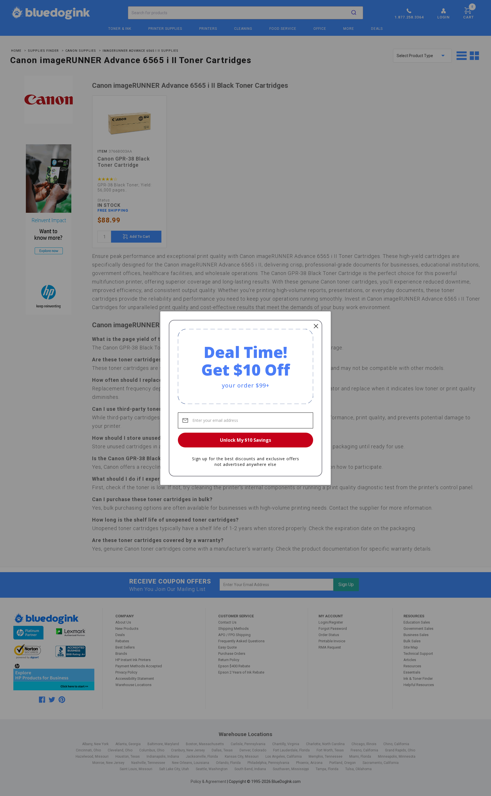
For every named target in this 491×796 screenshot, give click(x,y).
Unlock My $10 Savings (245, 440)
